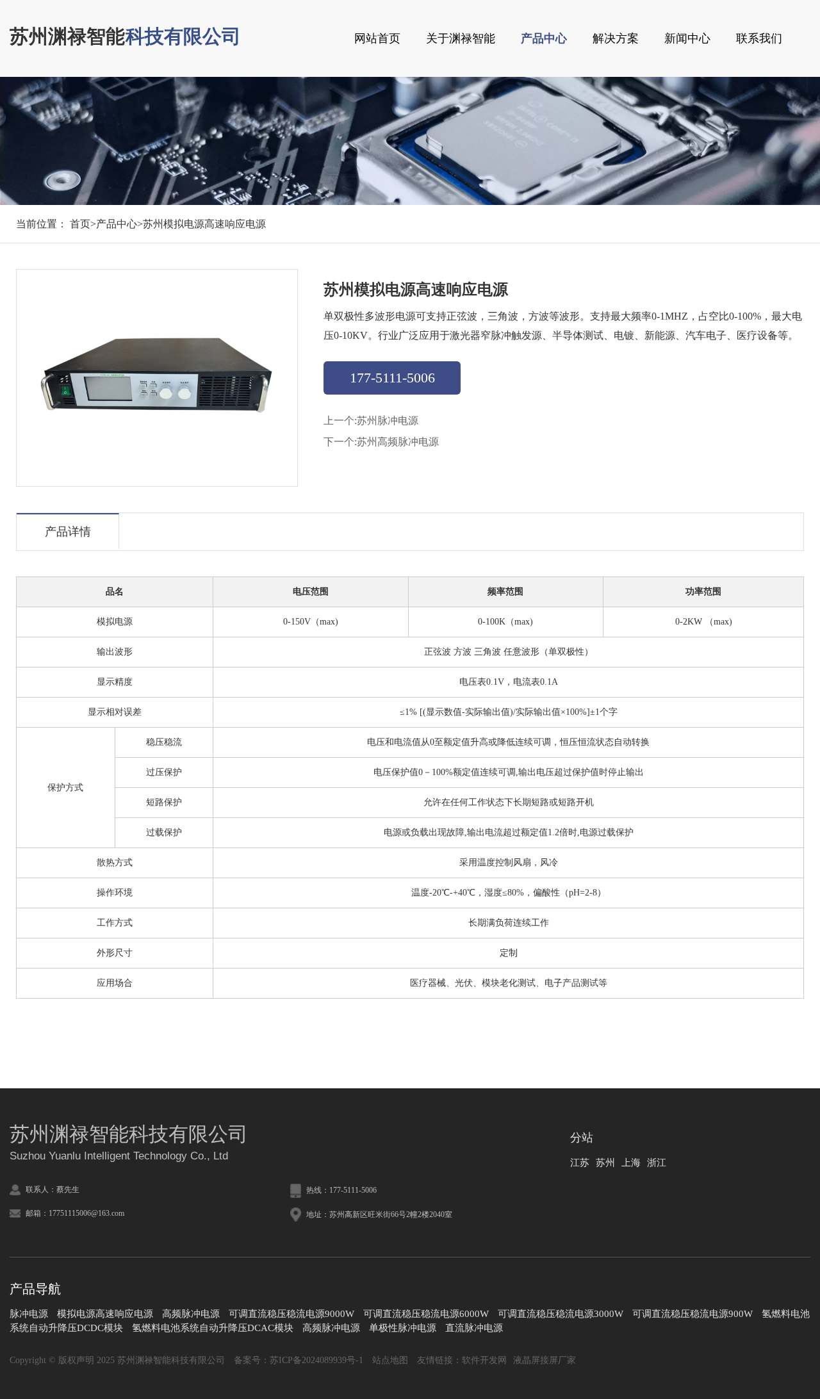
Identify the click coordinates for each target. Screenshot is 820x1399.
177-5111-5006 (392, 378)
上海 (631, 1163)
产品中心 (544, 38)
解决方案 (616, 38)
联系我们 (759, 38)
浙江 (656, 1163)
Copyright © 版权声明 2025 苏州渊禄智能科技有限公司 (117, 1360)
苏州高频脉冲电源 (398, 441)
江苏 (579, 1163)
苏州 (605, 1163)
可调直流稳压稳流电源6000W (426, 1314)
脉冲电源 (29, 1314)
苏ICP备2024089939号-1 (316, 1360)
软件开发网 (484, 1360)
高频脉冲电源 (191, 1314)
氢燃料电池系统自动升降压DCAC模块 (212, 1328)
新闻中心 (687, 38)
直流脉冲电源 (474, 1328)
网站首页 (377, 38)
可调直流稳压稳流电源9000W (291, 1314)
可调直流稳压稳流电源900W (692, 1314)
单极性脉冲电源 (402, 1328)
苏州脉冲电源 (387, 420)
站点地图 (390, 1360)
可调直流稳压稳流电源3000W (560, 1314)
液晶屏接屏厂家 (544, 1360)
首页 (80, 223)
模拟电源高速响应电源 (105, 1314)
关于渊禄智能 (460, 38)
